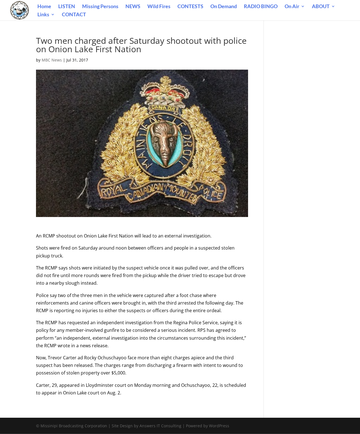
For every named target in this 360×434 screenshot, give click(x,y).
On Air (292, 6)
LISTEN (66, 6)
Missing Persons (100, 6)
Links (43, 14)
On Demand (223, 6)
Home (44, 6)
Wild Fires (158, 6)
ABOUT (321, 6)
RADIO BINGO (261, 6)
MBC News (52, 60)
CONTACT (74, 14)
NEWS (132, 6)
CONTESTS (190, 6)
